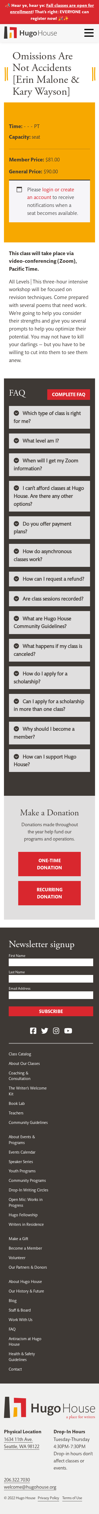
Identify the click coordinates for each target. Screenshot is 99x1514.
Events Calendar (22, 1152)
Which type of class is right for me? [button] (47, 417)
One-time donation (49, 864)
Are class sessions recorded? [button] (53, 598)
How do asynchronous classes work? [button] (43, 555)
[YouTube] (68, 1031)
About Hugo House (25, 1281)
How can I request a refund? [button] (53, 579)
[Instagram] (56, 1031)
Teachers (16, 1112)
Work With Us (20, 1319)
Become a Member (25, 1248)
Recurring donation (50, 893)
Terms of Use (72, 1497)
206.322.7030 (17, 1480)
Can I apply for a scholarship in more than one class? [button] (49, 705)
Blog (13, 1300)
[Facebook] (33, 1031)
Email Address (19, 988)
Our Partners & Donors (28, 1267)
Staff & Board (20, 1310)
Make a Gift (18, 1238)
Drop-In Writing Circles (28, 1189)
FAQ (12, 1329)
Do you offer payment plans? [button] (42, 528)
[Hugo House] (49, 1407)
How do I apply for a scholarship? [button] (40, 677)
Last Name (17, 972)
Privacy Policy (48, 1497)
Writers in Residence (26, 1224)
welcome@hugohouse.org (30, 1487)
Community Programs (27, 1180)
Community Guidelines (28, 1122)
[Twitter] (44, 1031)
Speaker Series (21, 1161)
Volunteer (17, 1257)
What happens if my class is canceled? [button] (48, 650)
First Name (17, 955)
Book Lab (17, 1103)
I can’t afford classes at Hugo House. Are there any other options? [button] (49, 496)
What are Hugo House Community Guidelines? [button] (42, 622)
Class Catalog (20, 1053)
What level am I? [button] (41, 440)
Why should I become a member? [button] (44, 733)
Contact (15, 1369)
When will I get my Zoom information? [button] (46, 464)
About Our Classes (24, 1063)
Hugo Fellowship (23, 1214)
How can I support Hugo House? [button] (45, 760)
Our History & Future (26, 1291)
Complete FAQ (68, 394)
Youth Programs (22, 1170)
